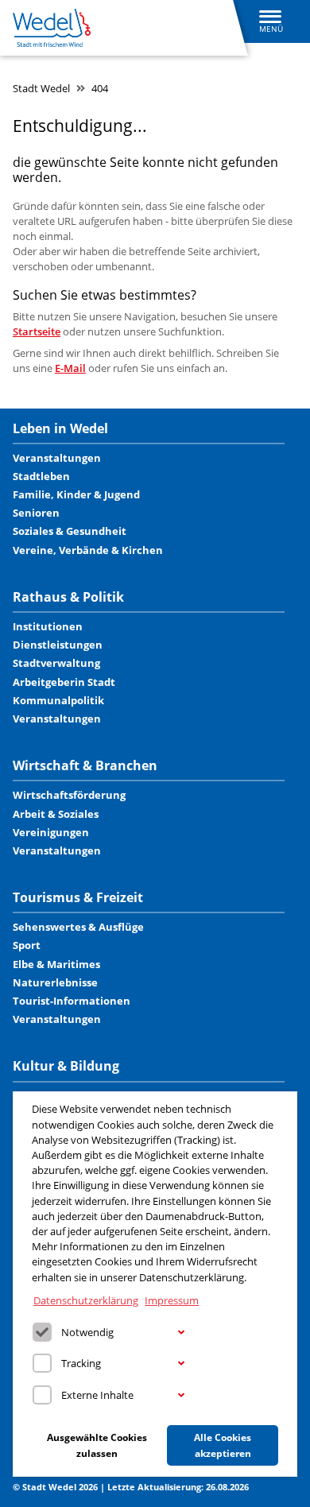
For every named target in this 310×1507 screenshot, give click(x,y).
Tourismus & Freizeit (78, 897)
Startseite (36, 331)
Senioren (36, 513)
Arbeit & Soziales (56, 814)
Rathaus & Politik (68, 597)
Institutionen (48, 626)
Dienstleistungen (58, 644)
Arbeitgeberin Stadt (64, 682)
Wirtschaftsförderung (69, 795)
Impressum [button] (172, 1300)
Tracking (81, 1363)
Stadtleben (41, 476)
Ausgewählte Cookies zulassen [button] (97, 1445)
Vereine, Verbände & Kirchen (88, 550)
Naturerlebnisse (55, 982)
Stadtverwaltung (56, 663)
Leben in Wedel (60, 428)
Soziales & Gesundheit (69, 531)
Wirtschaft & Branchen (85, 765)
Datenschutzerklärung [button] (85, 1300)
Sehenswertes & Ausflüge (78, 927)
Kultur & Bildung (66, 1066)
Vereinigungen (51, 832)
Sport (27, 945)
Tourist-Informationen (71, 1001)
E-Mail (70, 368)
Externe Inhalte (97, 1395)
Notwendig (87, 1332)
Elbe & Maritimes (56, 964)
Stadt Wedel (41, 88)
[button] (181, 1333)
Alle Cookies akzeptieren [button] (222, 1445)
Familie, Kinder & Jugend (76, 494)
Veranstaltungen (57, 458)
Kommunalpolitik (58, 700)
